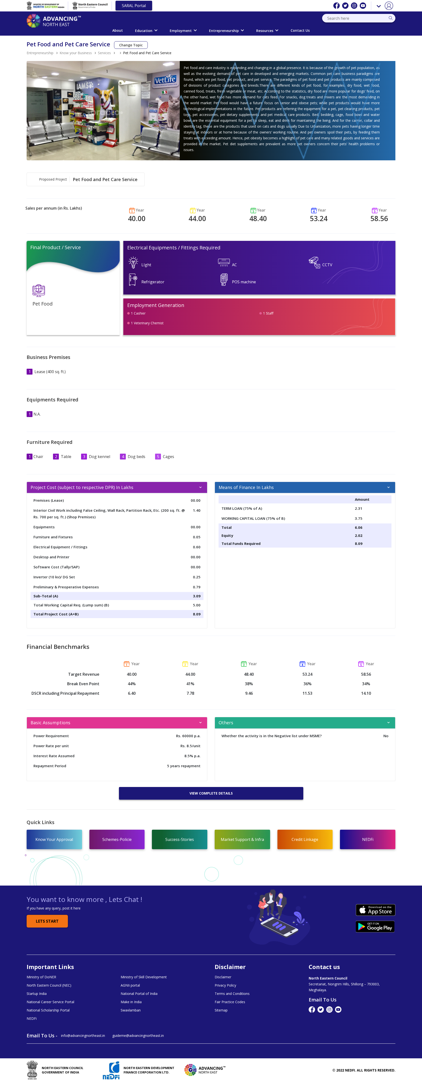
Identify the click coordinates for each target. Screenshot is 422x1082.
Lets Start (47, 921)
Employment (181, 30)
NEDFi (32, 1018)
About (117, 30)
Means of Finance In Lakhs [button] (246, 487)
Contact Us (300, 30)
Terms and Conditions (232, 993)
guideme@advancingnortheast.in (138, 1035)
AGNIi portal (130, 985)
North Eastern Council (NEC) (49, 985)
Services (104, 53)
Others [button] (226, 722)
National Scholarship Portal (48, 1010)
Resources (264, 30)
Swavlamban (131, 1010)
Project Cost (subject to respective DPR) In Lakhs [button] (82, 487)
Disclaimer (223, 977)
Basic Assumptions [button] (50, 722)
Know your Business (76, 53)
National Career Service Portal (50, 1002)
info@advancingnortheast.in (83, 1035)
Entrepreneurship (224, 30)
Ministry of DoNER (41, 977)
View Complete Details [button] (211, 793)
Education (143, 30)
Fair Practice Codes (230, 1002)
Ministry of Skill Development (144, 977)
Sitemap (221, 1010)
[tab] (117, 487)
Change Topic (131, 45)
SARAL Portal (134, 5)
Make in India (131, 1002)
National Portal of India (139, 993)
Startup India (37, 993)
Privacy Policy (225, 985)
